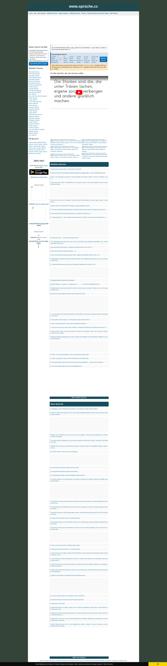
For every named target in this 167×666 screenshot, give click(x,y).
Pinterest (88, 40)
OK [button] (158, 664)
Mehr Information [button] (108, 664)
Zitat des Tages (71, 15)
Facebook (80, 40)
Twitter (96, 40)
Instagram (72, 40)
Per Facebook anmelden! (101, 24)
